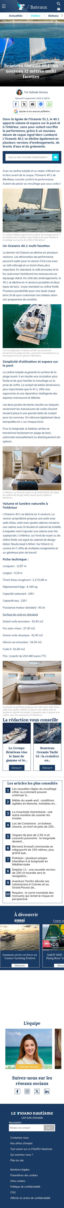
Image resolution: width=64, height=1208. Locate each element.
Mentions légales (20, 1169)
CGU (13, 1192)
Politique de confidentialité (25, 1186)
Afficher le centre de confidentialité (30, 1198)
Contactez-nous (19, 1137)
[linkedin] (46, 1091)
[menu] (4, 6)
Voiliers (36, 15)
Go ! (49, 1127)
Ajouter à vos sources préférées (34, 111)
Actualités (16, 15)
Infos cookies (17, 1181)
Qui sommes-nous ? (21, 1154)
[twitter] (37, 1091)
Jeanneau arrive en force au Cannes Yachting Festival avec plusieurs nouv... (19, 958)
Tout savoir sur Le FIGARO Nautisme (31, 1149)
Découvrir (20, 965)
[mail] (58, 9)
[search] (58, 4)
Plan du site (17, 1160)
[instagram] (27, 1091)
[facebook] (17, 1091)
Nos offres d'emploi (21, 1143)
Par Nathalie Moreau (36, 92)
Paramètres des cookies (24, 1175)
